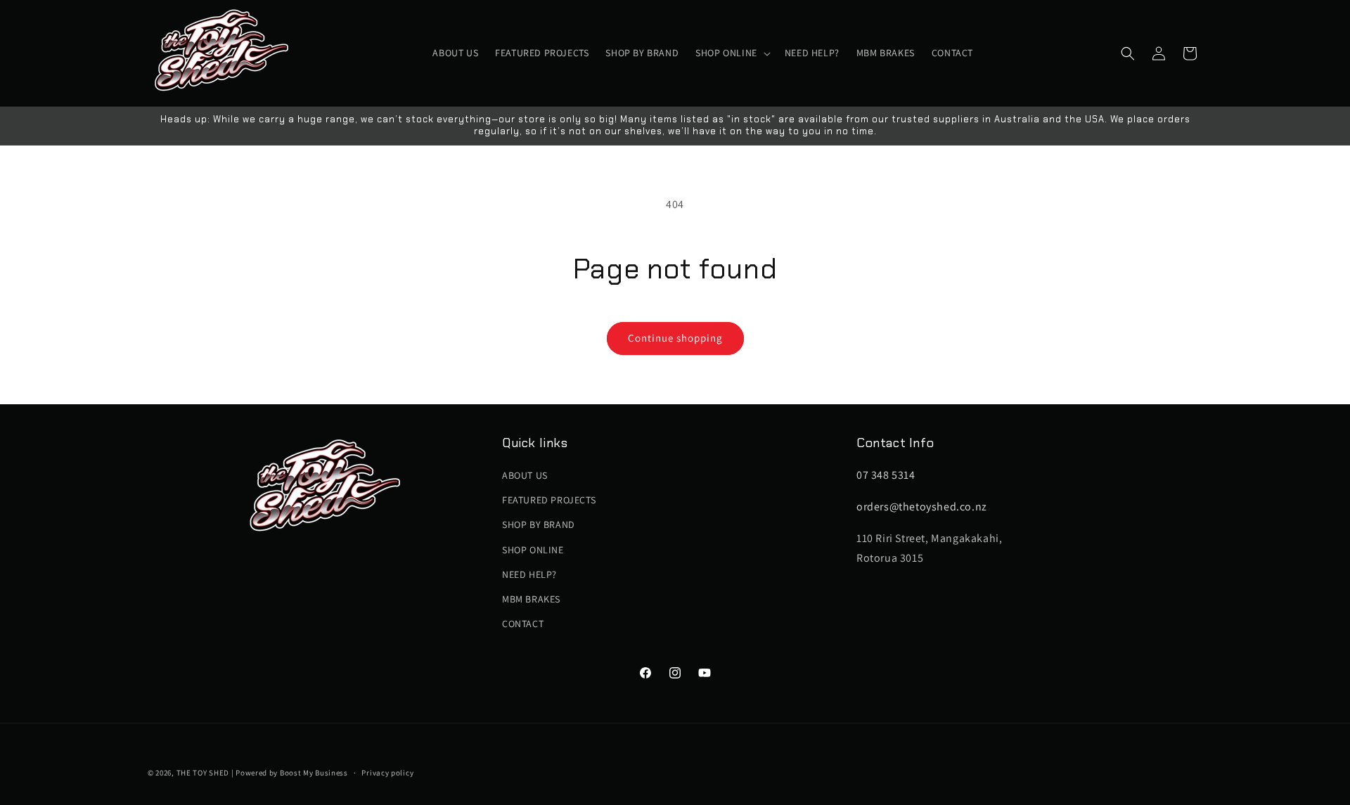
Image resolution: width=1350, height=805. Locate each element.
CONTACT (523, 623)
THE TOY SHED (202, 773)
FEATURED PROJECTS (549, 500)
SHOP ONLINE (533, 549)
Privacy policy (387, 772)
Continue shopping (675, 337)
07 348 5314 (885, 475)
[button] (731, 52)
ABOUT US (525, 475)
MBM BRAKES (531, 599)
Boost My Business (314, 773)
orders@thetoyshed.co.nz (921, 506)
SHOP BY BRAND (538, 525)
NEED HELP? (529, 574)
